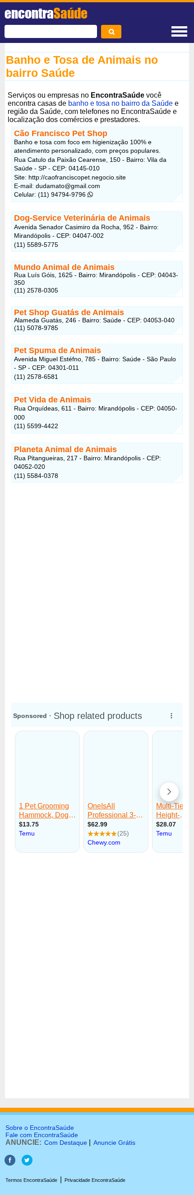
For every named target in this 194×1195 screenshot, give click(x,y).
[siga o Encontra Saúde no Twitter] (27, 1163)
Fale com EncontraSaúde (41, 1134)
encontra (46, 13)
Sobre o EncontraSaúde (39, 1127)
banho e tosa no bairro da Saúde (120, 103)
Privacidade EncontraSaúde (95, 1180)
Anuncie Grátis (114, 1142)
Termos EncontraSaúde (31, 1180)
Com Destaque (65, 1142)
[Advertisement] (97, 589)
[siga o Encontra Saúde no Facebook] (10, 1163)
